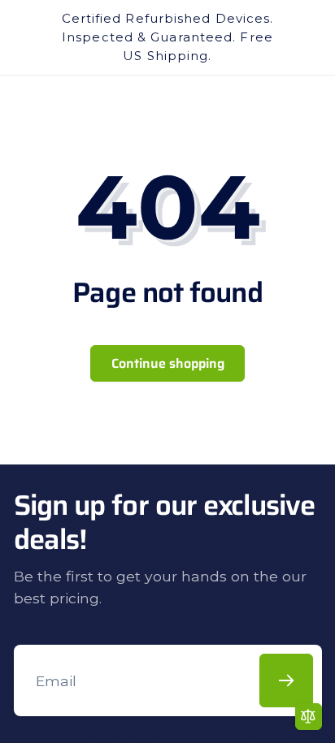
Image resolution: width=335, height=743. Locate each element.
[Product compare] (308, 716)
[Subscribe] (286, 680)
